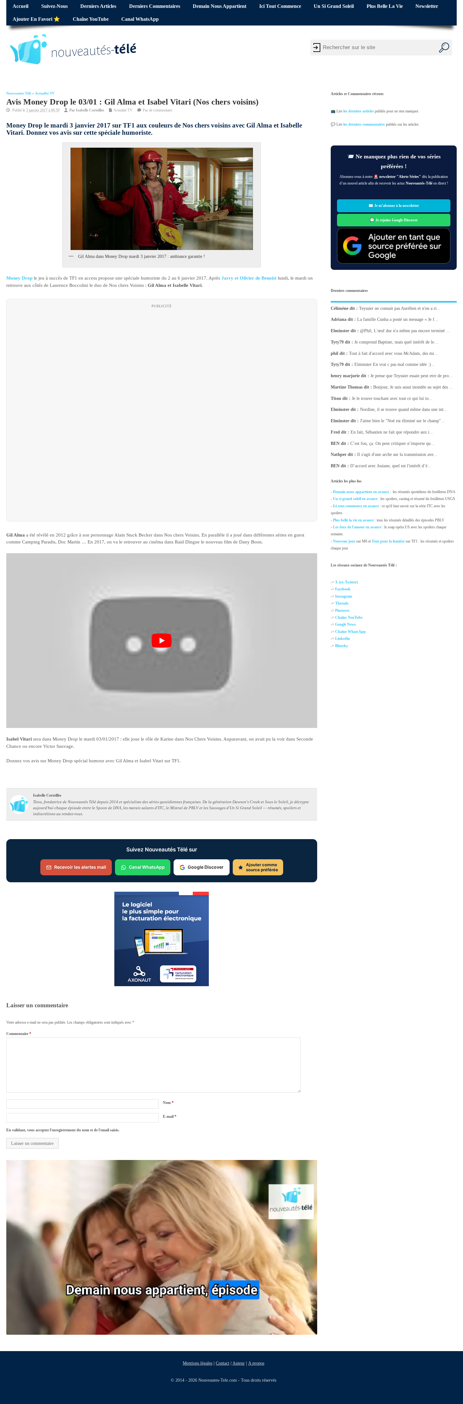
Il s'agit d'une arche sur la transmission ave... (397, 454)
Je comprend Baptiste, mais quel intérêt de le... (396, 342)
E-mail (169, 1116)
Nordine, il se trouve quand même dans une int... (403, 409)
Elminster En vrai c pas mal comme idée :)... (394, 364)
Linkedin (342, 638)
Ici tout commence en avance (356, 506)
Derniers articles (98, 6)
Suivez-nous (54, 6)
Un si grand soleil (334, 6)
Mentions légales (197, 1363)
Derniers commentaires (154, 6)
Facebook (343, 589)
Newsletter (426, 6)
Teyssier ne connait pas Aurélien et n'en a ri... (399, 308)
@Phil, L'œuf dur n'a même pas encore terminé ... (405, 330)
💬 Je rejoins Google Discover (394, 220)
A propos (256, 1363)
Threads (342, 603)
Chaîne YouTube (91, 19)
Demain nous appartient (219, 6)
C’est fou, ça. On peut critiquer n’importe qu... (392, 443)
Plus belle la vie (385, 6)
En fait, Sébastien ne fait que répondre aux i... (392, 432)
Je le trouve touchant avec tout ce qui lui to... (392, 398)
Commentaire (18, 1034)
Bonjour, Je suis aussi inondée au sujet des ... (413, 387)
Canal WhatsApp (140, 19)
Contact (222, 1363)
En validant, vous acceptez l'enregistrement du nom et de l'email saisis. (62, 1130)
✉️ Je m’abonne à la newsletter (394, 206)
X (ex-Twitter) (346, 582)
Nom (168, 1102)
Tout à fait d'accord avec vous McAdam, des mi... (393, 353)
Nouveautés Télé (18, 93)
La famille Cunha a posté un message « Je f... (397, 319)
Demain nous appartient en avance (361, 492)
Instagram (343, 596)
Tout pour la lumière (388, 541)
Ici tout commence (280, 6)
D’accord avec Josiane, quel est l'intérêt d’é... (390, 465)
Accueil (20, 6)
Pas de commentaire (157, 110)
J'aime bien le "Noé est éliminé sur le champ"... (402, 420)
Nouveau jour (344, 541)
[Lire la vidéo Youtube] (161, 640)
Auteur (238, 1363)
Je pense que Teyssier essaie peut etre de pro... (411, 375)
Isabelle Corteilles (90, 110)
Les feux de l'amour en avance (357, 527)
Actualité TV (44, 93)
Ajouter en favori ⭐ (36, 19)
